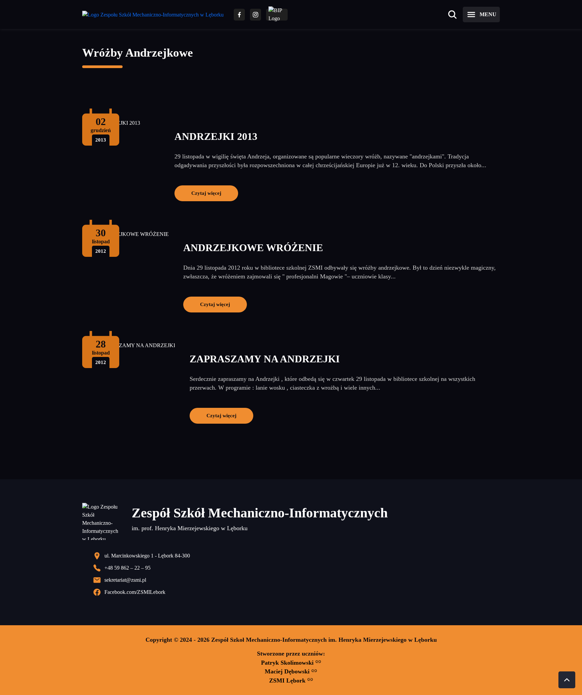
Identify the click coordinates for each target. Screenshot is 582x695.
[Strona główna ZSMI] (153, 14)
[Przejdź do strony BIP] (277, 15)
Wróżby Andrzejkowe (137, 52)
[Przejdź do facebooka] (239, 15)
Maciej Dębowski (288, 671)
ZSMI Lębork (288, 680)
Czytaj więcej (206, 193)
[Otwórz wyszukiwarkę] (452, 14)
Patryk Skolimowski (288, 662)
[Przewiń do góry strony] (566, 679)
